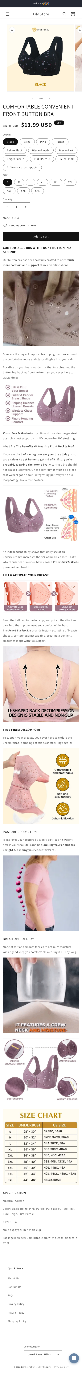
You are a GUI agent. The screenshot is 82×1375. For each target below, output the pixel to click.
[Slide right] (49, 98)
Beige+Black (15, 150)
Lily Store (26, 1366)
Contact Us (14, 1287)
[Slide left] (32, 98)
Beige (27, 141)
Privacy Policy (16, 1304)
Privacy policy (61, 1366)
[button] (7, 14)
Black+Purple (41, 150)
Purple (60, 141)
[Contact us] (74, 1358)
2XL (56, 182)
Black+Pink (66, 150)
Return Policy (16, 1312)
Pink (43, 141)
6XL (37, 190)
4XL (9, 190)
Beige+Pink (66, 159)
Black (10, 141)
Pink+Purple (42, 159)
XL (42, 182)
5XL (23, 190)
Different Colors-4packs (22, 167)
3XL (70, 182)
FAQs (11, 1295)
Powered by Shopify (41, 1366)
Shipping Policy (17, 1321)
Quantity (7, 199)
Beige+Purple (15, 159)
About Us (13, 1278)
